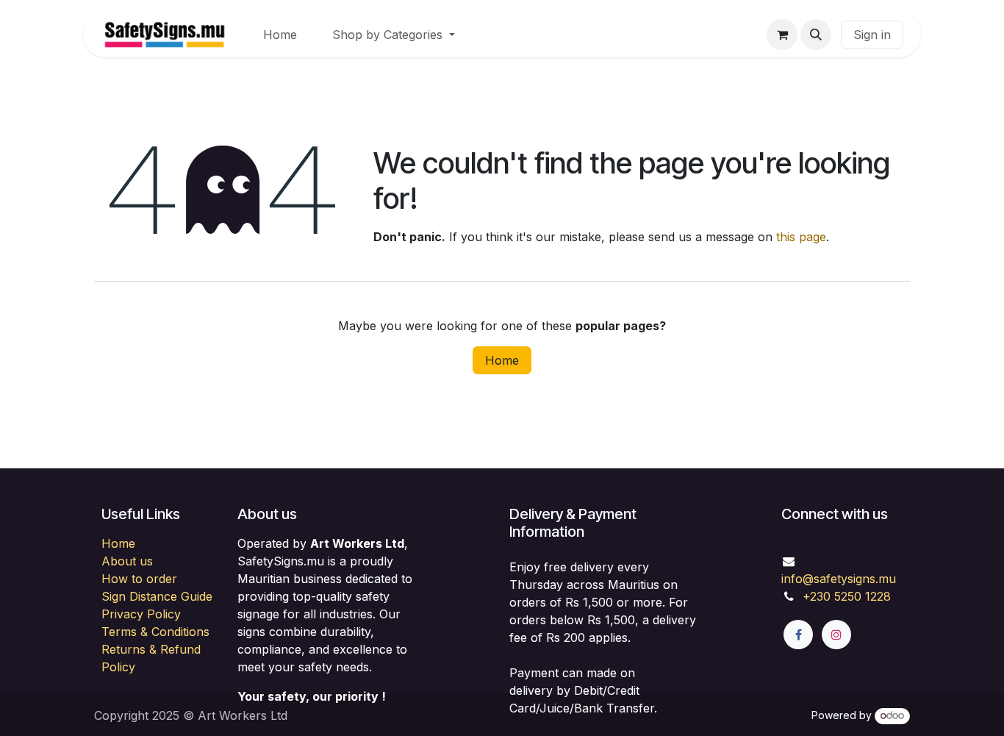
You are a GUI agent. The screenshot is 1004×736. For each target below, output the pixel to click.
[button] (815, 34)
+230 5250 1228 (847, 596)
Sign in (872, 34)
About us (127, 561)
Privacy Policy (141, 614)
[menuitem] (280, 34)
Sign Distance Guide (156, 596)
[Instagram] (836, 634)
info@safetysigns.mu (838, 578)
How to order (139, 578)
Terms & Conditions (155, 631)
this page (801, 236)
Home (502, 360)
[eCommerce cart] (782, 34)
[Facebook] (798, 634)
